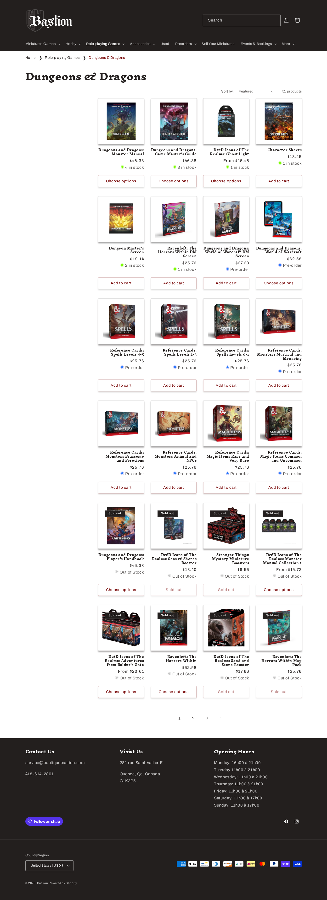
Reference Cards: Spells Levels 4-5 (127, 352)
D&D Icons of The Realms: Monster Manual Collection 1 (282, 559)
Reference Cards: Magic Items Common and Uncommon (281, 457)
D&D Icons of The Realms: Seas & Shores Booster (174, 559)
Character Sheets (284, 150)
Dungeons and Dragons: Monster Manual (121, 152)
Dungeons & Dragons (107, 58)
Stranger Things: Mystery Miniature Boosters (230, 559)
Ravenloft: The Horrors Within (181, 659)
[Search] (274, 20)
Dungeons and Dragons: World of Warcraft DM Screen (226, 252)
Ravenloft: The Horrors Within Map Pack (281, 661)
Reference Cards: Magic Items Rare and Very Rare (228, 457)
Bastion (42, 883)
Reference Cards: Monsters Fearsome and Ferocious (125, 457)
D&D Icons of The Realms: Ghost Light (229, 152)
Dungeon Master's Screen (126, 250)
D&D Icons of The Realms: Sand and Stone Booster (231, 661)
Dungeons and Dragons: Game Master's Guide (174, 152)
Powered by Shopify (63, 883)
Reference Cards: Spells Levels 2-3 (180, 352)
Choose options (121, 181)
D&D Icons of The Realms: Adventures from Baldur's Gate (124, 661)
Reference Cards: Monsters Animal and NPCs (176, 457)
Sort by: (227, 91)
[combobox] (242, 20)
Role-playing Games (63, 58)
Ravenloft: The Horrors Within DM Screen (177, 252)
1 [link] (179, 718)
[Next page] (220, 718)
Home (30, 58)
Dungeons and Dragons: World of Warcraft (279, 250)
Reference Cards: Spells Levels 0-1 (232, 352)
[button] (42, 44)
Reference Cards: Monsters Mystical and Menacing (279, 354)
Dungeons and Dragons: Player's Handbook (121, 557)
